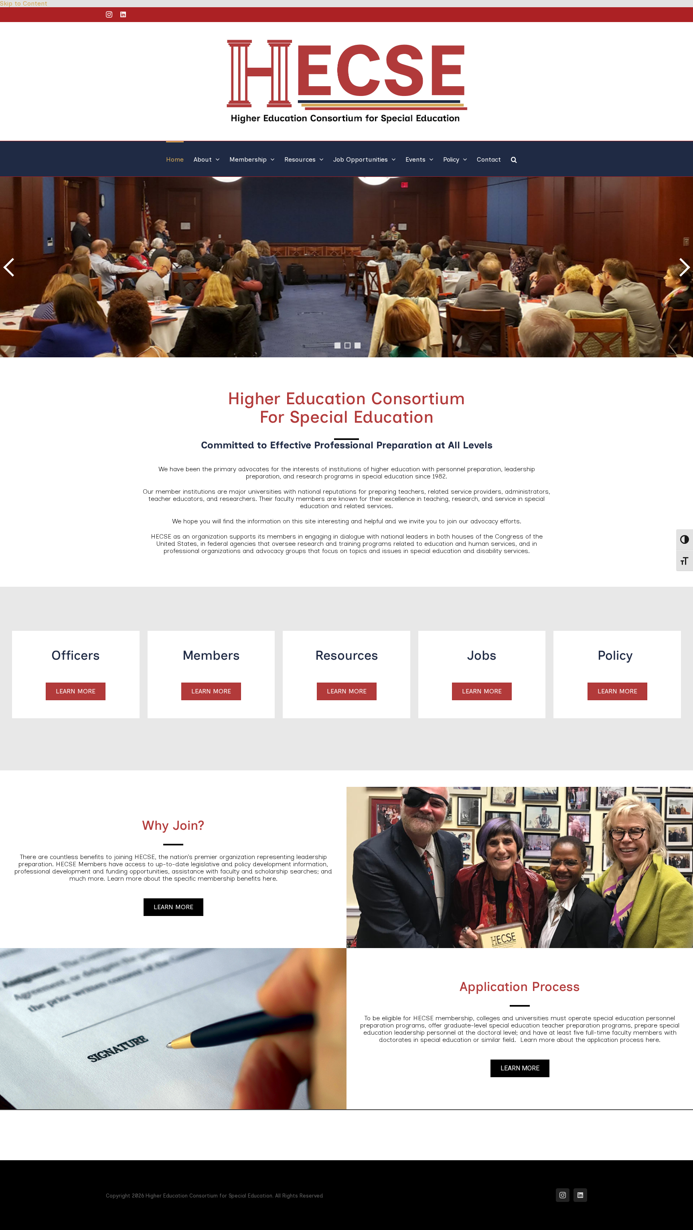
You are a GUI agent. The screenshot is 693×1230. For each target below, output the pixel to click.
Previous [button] (10, 267)
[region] (346, 275)
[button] (514, 158)
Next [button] (683, 267)
